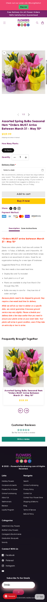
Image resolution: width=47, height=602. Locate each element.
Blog (25, 506)
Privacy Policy (29, 489)
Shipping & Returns (31, 502)
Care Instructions (29, 228)
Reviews (5, 506)
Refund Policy (29, 514)
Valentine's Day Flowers (11, 526)
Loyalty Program (8, 510)
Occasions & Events (9, 485)
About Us (5, 497)
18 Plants (8, 150)
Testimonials (6, 502)
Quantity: (6, 157)
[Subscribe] (18, 592)
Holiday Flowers (8, 481)
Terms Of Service (30, 510)
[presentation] (26, 410)
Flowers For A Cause (9, 489)
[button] (4, 22)
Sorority (4, 542)
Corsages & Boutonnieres (11, 534)
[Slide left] (18, 114)
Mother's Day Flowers (10, 530)
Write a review (23, 439)
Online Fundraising (9, 493)
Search (26, 481)
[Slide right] (28, 114)
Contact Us (28, 493)
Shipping (4, 137)
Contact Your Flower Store (33, 497)
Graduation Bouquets (10, 538)
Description (14, 228)
